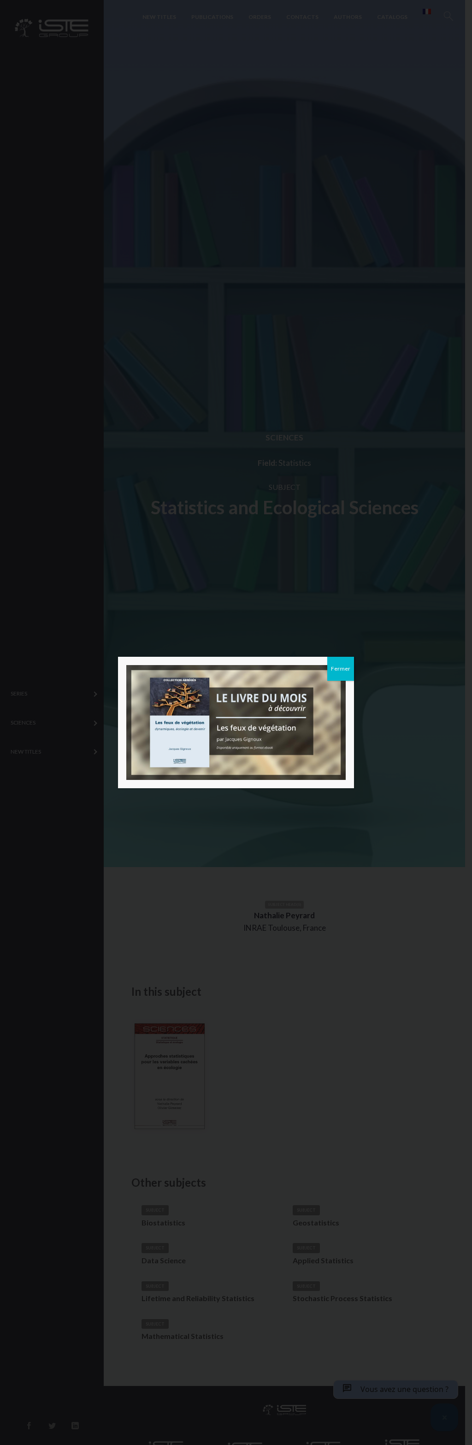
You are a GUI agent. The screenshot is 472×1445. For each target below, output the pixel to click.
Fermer (340, 668)
